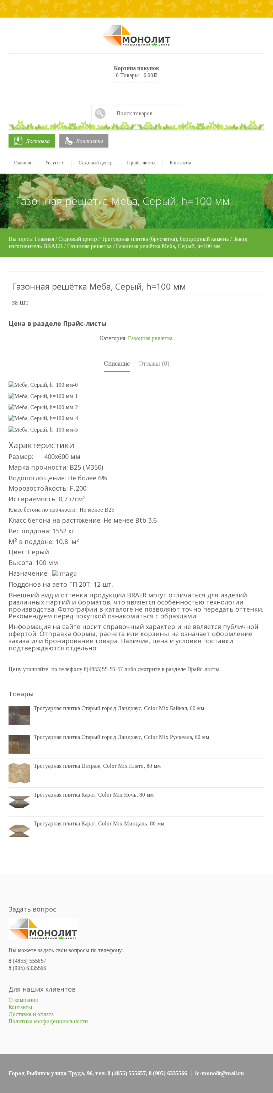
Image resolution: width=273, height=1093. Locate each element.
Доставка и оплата (31, 1014)
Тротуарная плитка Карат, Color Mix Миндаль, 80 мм (98, 823)
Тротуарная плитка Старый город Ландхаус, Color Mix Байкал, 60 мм (118, 708)
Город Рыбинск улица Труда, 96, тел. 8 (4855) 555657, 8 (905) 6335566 (98, 1073)
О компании (23, 1000)
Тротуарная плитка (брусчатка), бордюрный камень (165, 239)
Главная (22, 162)
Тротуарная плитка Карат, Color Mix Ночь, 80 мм (93, 795)
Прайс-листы (141, 162)
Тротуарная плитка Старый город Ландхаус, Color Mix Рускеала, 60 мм (121, 737)
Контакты (89, 141)
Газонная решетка (89, 246)
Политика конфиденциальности (48, 1021)
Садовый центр (96, 162)
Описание (117, 363)
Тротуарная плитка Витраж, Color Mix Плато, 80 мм (97, 766)
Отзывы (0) (153, 363)
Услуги (54, 162)
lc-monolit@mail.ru (219, 1073)
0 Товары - (136, 71)
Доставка (38, 141)
